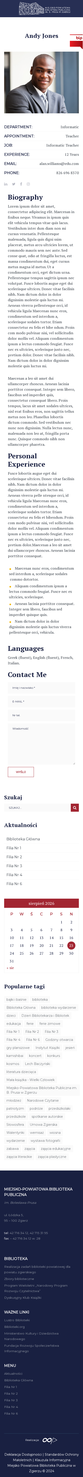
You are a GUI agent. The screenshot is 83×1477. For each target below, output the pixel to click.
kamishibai (14, 1056)
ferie (30, 1024)
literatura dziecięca (21, 1072)
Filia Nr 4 (14, 875)
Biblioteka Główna (23, 839)
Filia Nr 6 (14, 884)
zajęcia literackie (19, 1157)
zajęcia (29, 1149)
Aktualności (13, 1373)
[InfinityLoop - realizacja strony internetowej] (50, 1440)
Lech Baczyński (37, 1064)
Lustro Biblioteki (17, 1320)
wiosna (55, 1133)
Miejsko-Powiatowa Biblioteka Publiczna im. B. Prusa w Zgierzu (41, 1090)
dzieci (11, 1016)
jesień (70, 1048)
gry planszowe (18, 1048)
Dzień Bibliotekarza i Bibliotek (45, 1016)
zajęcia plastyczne (52, 1157)
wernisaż (37, 1133)
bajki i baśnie (16, 1000)
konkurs (53, 1056)
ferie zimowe (49, 1024)
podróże (36, 1108)
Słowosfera (15, 1125)
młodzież (13, 1100)
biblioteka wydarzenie (58, 1008)
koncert (35, 1056)
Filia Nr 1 (13, 848)
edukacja (13, 1024)
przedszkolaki (59, 1108)
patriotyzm (15, 1108)
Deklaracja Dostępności (23, 1454)
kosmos (12, 1064)
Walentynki (15, 1133)
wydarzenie (15, 1141)
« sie (10, 967)
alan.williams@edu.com (59, 163)
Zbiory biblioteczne (19, 1279)
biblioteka (40, 1000)
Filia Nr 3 (14, 866)
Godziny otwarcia (59, 1040)
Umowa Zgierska (43, 1125)
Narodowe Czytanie (43, 1100)
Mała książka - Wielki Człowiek (30, 1080)
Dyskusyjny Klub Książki (22, 1297)
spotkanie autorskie (47, 1117)
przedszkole (16, 1117)
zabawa (12, 1149)
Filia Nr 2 (14, 857)
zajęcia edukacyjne (56, 1149)
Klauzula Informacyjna (52, 1460)
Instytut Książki (48, 1048)
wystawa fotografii (45, 1141)
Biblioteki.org (14, 1327)
